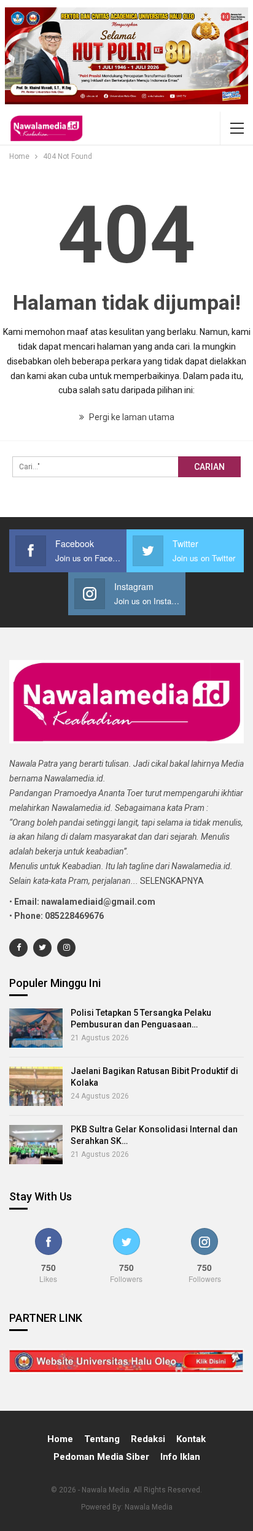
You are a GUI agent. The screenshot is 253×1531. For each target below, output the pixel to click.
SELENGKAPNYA (172, 881)
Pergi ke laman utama (130, 417)
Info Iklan (180, 1456)
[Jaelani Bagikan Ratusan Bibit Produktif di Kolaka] (36, 1086)
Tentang (102, 1439)
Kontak (191, 1439)
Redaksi (148, 1439)
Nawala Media (149, 1507)
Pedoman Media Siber (101, 1456)
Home (60, 1439)
